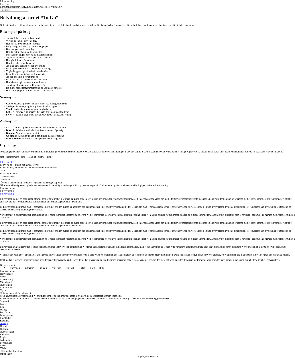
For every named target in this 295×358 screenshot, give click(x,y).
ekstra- (41, 157)
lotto (23, 157)
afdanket (32, 157)
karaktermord (12, 157)
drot (2, 157)
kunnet (50, 157)
